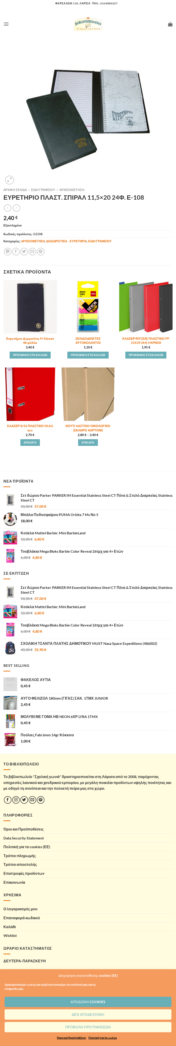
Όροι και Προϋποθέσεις (71, 1038)
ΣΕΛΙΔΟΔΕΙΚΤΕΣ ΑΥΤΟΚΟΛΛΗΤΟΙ (88, 341)
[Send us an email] (32, 800)
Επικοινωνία (14, 882)
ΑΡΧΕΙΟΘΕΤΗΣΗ (71, 190)
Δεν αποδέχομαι (88, 1014)
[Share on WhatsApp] (7, 251)
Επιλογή (30, 442)
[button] (6, 24)
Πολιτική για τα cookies (102, 1038)
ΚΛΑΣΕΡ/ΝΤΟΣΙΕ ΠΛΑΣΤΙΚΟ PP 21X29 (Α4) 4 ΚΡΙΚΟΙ (145, 341)
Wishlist (10, 935)
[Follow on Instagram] (16, 800)
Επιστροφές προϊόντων (23, 873)
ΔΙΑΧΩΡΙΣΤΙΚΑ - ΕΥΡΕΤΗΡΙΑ (66, 241)
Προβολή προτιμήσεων (88, 1027)
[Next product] (7, 208)
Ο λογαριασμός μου (20, 909)
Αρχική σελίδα (15, 190)
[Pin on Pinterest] (40, 251)
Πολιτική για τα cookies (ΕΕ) (26, 847)
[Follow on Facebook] (7, 800)
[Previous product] (16, 208)
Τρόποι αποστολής (20, 864)
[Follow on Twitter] (24, 800)
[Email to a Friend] (32, 251)
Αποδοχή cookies (88, 1002)
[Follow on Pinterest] (40, 800)
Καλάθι (9, 927)
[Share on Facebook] (16, 251)
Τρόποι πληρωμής (19, 855)
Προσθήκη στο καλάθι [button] (30, 354)
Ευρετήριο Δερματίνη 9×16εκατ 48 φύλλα (30, 341)
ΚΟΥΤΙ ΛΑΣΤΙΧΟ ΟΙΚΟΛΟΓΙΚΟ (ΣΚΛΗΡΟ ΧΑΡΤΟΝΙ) (88, 428)
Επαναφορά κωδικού (21, 918)
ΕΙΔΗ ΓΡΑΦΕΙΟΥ (43, 190)
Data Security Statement (23, 838)
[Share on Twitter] (24, 251)
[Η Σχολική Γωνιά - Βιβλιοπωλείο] (88, 24)
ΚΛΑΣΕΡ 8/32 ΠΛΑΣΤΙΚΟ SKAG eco (30, 428)
